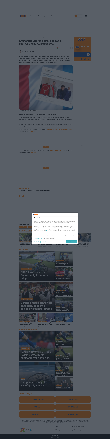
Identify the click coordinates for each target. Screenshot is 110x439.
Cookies (40, 238)
